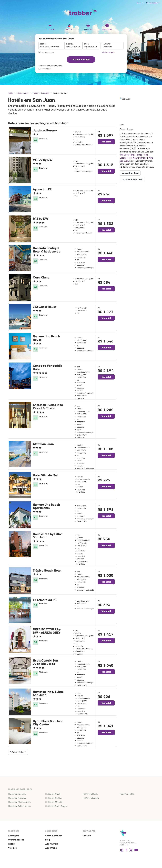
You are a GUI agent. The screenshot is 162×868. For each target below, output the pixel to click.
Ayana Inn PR (42, 189)
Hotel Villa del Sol (45, 475)
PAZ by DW (40, 218)
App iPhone (51, 848)
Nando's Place (139, 158)
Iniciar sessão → (152, 3)
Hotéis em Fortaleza (17, 798)
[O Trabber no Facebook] (126, 851)
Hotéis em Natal (52, 794)
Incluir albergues (48, 52)
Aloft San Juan (43, 444)
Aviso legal (124, 845)
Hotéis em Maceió (53, 802)
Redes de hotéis (127, 794)
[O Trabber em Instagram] (122, 851)
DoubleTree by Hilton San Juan (48, 535)
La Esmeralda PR (44, 600)
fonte (122, 125)
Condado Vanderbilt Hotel (47, 367)
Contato (87, 835)
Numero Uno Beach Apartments (46, 506)
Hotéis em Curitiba (53, 798)
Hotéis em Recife (90, 794)
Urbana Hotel (126, 158)
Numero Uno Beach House (46, 337)
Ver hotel (106, 141)
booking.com (46, 69)
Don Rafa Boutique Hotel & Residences (46, 249)
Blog (47, 839)
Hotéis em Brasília (91, 798)
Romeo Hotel (142, 154)
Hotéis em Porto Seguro (56, 806)
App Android (51, 844)
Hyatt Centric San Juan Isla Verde (45, 662)
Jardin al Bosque (45, 130)
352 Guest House (45, 307)
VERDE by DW (42, 160)
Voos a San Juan (130, 173)
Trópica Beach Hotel (47, 570)
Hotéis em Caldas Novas (19, 806)
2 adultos (108, 46)
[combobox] (51, 45)
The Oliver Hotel (127, 154)
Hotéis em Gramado (17, 794)
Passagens (13, 835)
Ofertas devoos (16, 839)
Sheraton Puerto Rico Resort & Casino (48, 406)
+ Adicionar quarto (109, 52)
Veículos (12, 848)
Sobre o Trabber (53, 835)
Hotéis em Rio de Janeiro (19, 802)
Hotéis (11, 844)
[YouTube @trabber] (135, 851)
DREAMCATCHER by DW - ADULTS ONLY (47, 630)
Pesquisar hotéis (81, 59)
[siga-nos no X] (131, 851)
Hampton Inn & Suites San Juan (48, 693)
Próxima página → (18, 752)
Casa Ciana (41, 277)
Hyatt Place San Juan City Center (48, 722)
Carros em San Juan (132, 179)
